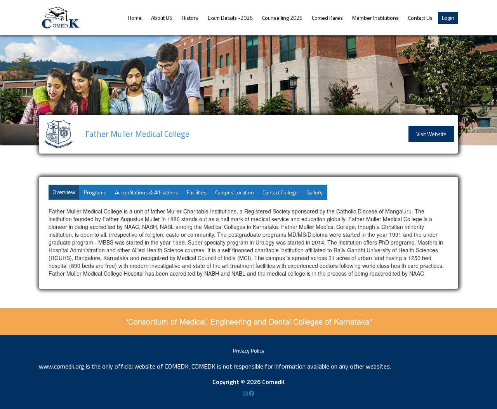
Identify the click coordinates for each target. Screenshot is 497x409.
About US (161, 18)
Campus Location (234, 192)
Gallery (314, 192)
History (190, 18)
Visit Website (431, 134)
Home (135, 18)
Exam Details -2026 (230, 18)
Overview (63, 192)
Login (448, 18)
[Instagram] (246, 393)
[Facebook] (251, 393)
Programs (95, 192)
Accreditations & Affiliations (146, 192)
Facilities (197, 192)
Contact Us (420, 18)
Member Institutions (375, 18)
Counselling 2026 (282, 18)
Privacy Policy (248, 350)
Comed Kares (327, 18)
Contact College (280, 192)
